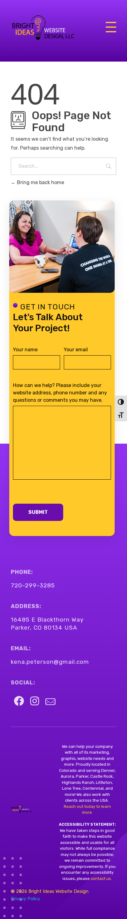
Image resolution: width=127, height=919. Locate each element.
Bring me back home (40, 182)
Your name (25, 350)
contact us (100, 878)
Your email (76, 350)
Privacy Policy (25, 898)
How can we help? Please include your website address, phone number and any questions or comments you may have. (60, 392)
